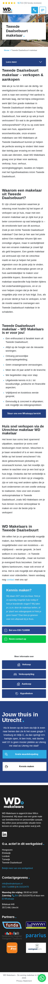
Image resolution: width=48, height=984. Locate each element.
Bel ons (19, 630)
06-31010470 (22, 887)
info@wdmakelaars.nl (12, 883)
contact (10, 579)
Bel (16, 895)
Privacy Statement (24, 981)
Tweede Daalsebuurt (12, 862)
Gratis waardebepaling (26, 754)
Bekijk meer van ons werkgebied (17, 868)
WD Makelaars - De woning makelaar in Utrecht (23, 975)
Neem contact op (17, 639)
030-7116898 (8, 887)
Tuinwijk (6, 859)
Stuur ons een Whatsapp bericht (24, 413)
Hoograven (7, 850)
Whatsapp (9, 899)
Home (6, 50)
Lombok (6, 856)
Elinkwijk (6, 853)
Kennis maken (26, 766)
